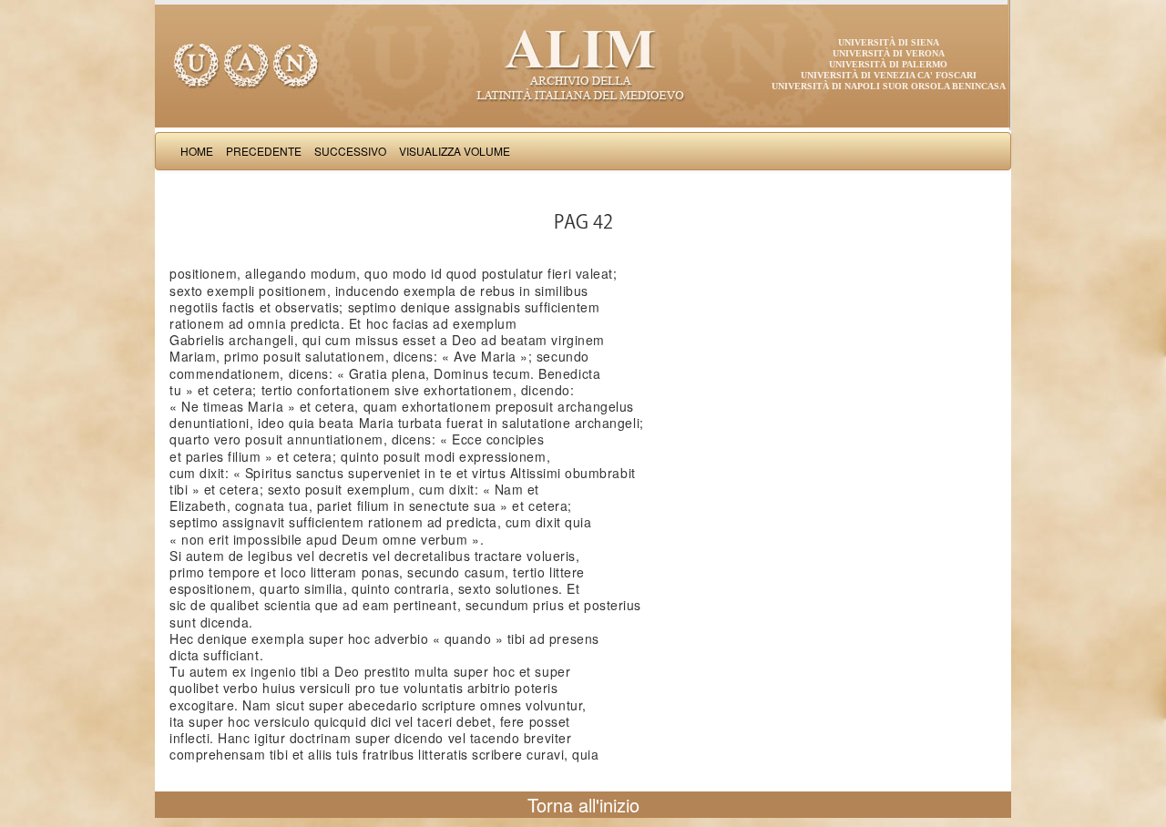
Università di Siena (888, 42)
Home (196, 150)
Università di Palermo (888, 64)
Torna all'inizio (583, 804)
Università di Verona (889, 53)
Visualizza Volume (454, 150)
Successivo (350, 150)
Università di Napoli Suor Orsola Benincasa (889, 86)
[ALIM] (583, 64)
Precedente (264, 150)
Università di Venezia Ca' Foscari (889, 75)
